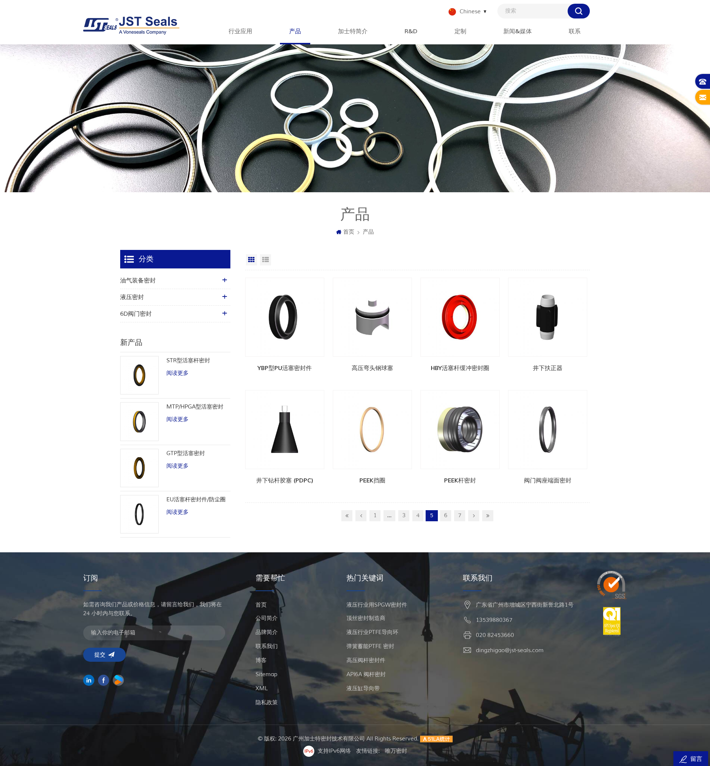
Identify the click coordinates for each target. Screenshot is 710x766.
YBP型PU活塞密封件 (284, 368)
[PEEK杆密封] (460, 429)
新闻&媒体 (517, 31)
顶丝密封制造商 (365, 618)
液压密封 (132, 297)
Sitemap (266, 674)
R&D (411, 31)
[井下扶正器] (547, 317)
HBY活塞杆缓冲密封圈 (460, 368)
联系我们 (267, 646)
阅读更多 (177, 373)
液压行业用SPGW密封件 (376, 605)
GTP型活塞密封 (185, 453)
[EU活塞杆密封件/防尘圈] (139, 514)
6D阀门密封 (136, 314)
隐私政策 (267, 702)
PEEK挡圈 (372, 480)
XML (262, 688)
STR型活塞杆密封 (188, 360)
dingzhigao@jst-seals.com (510, 650)
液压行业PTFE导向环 (372, 632)
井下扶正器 (547, 368)
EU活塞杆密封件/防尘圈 (196, 499)
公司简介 (267, 618)
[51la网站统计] (436, 738)
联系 (575, 31)
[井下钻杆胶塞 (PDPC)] (284, 429)
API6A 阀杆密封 (366, 674)
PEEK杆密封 (460, 480)
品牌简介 (267, 632)
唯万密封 (396, 751)
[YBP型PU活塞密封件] (284, 317)
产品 (295, 31)
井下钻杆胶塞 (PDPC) (284, 480)
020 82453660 (495, 635)
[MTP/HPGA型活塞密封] (139, 421)
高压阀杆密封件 (365, 660)
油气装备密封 (138, 280)
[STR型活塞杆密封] (139, 375)
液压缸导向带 (363, 688)
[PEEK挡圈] (372, 429)
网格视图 (251, 259)
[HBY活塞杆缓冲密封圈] (460, 317)
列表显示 (265, 259)
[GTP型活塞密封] (139, 468)
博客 (261, 660)
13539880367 (494, 620)
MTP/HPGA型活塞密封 (194, 406)
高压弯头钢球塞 (372, 368)
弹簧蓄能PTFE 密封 (370, 646)
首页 (348, 231)
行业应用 (240, 31)
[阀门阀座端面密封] (547, 429)
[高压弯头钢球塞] (372, 317)
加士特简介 (353, 31)
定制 (460, 31)
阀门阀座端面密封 (547, 480)
